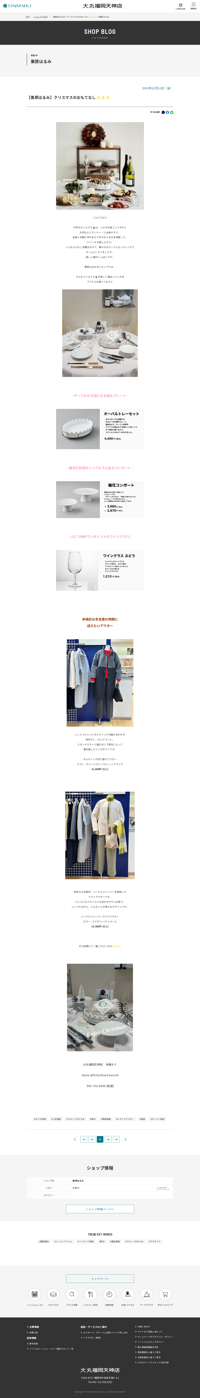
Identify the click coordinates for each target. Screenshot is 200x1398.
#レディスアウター (125, 1119)
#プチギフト (155, 1241)
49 (116, 1139)
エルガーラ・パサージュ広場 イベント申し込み (105, 1332)
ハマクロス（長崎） (92, 1337)
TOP (27, 16)
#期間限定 (44, 1241)
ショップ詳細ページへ (100, 1209)
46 (91, 1139)
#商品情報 (106, 1119)
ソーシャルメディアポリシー (151, 1341)
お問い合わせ (144, 1326)
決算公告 (33, 1332)
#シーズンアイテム (63, 1241)
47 (100, 1139)
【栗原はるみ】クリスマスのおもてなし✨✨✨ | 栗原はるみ (80, 16)
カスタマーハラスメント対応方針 (153, 1362)
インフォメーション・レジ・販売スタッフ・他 (51, 1348)
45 (83, 1139)
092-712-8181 (100, 1382)
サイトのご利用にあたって (150, 1331)
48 (108, 1139)
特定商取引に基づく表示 (149, 1352)
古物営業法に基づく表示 (149, 1357)
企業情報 (34, 1327)
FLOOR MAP (162, 1188)
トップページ (100, 1279)
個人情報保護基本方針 (148, 1347)
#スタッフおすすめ (75, 1119)
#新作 (92, 1119)
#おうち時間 (40, 1119)
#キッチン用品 (157, 1119)
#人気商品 (56, 1119)
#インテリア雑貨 (86, 1241)
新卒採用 (33, 1343)
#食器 (142, 1119)
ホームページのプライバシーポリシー (155, 1336)
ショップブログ (40, 16)
